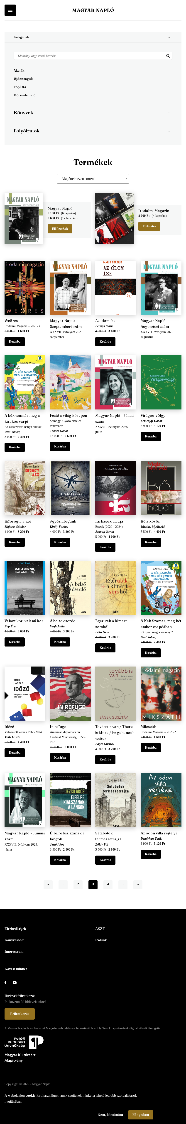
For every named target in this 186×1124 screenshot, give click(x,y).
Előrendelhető (24, 95)
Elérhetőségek (15, 929)
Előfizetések (60, 228)
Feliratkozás (19, 1014)
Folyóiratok (26, 131)
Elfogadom (140, 1115)
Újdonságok (23, 79)
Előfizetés (149, 226)
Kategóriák (21, 37)
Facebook (9, 982)
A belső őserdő (62, 621)
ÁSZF (100, 929)
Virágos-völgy (153, 415)
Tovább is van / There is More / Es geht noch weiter (115, 732)
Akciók (19, 70)
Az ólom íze (105, 320)
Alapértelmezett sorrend (78, 179)
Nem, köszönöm (110, 1115)
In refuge (58, 726)
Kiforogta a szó (18, 521)
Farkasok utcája (109, 521)
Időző (9, 726)
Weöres (11, 320)
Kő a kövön (150, 521)
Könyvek (23, 112)
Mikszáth (148, 726)
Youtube (17, 982)
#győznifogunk (63, 521)
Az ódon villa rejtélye (159, 833)
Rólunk (101, 940)
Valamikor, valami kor (24, 621)
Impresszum (14, 951)
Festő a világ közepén (68, 415)
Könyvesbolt (14, 940)
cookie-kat (34, 1095)
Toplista (20, 87)
